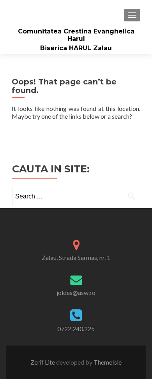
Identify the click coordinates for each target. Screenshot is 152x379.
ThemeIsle (108, 362)
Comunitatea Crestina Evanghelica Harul (76, 35)
